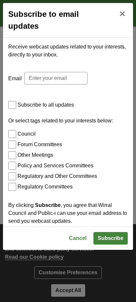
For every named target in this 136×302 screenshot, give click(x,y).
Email (15, 78)
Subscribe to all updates (45, 105)
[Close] (122, 13)
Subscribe (110, 238)
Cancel (77, 238)
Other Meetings (35, 155)
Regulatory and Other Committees (57, 176)
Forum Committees (39, 144)
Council (26, 134)
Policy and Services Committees (55, 165)
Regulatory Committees (45, 186)
